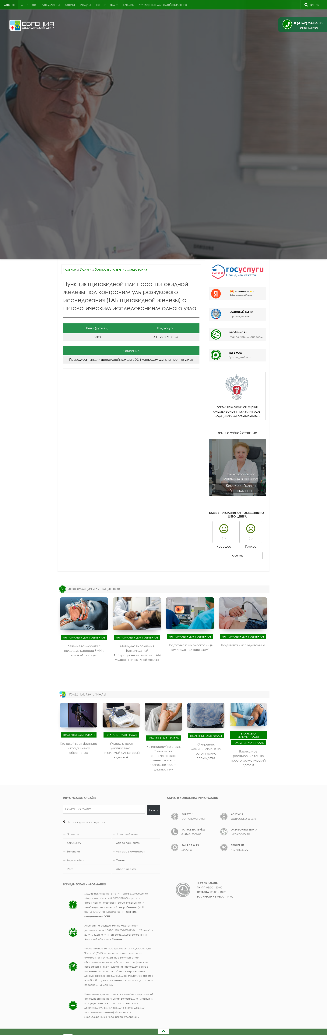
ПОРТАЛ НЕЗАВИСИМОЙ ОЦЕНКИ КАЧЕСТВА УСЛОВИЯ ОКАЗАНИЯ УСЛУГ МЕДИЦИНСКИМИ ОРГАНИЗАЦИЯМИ (237, 412)
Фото (70, 868)
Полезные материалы (79, 734)
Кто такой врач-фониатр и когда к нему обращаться (78, 748)
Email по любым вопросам (245, 336)
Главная (9, 5)
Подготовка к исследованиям (243, 645)
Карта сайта (75, 860)
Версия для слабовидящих (86, 822)
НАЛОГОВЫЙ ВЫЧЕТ (241, 311)
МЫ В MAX (235, 352)
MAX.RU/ (186, 849)
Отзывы (128, 5)
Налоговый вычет (127, 834)
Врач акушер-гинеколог (237, 474)
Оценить (237, 555)
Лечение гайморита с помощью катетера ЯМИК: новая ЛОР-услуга (84, 650)
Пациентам (105, 5)
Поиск (313, 5)
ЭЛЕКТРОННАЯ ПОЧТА (244, 829)
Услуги (85, 5)
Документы (50, 5)
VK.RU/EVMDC (239, 849)
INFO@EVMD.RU (238, 332)
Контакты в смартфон (130, 851)
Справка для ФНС (240, 316)
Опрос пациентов (128, 842)
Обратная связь (126, 868)
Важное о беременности (248, 735)
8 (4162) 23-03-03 (191, 834)
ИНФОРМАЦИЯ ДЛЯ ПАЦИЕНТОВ (94, 589)
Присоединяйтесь (240, 357)
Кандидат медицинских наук (237, 479)
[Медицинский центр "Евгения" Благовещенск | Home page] (31, 25)
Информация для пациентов (84, 637)
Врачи (70, 5)
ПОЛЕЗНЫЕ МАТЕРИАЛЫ (87, 694)
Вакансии (73, 851)
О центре (28, 5)
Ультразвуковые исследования (121, 269)
